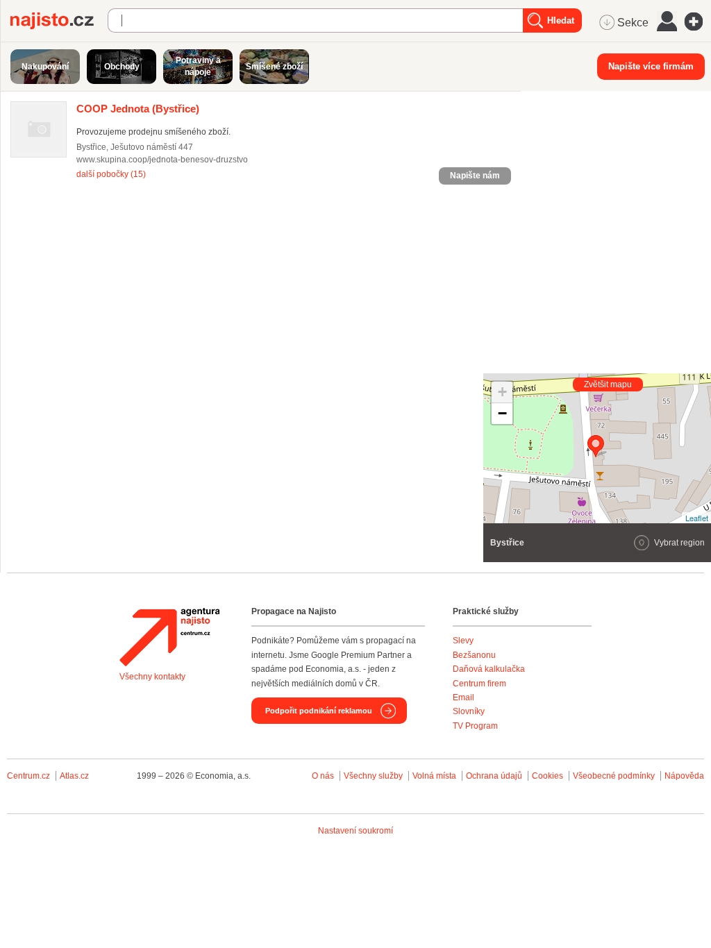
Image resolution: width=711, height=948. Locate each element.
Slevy (463, 640)
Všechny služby (374, 776)
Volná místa (434, 776)
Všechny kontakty (152, 677)
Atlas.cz (74, 776)
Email (463, 697)
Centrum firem (479, 683)
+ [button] (502, 391)
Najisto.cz (59, 20)
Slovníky (469, 711)
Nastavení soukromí (355, 831)
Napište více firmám (651, 66)
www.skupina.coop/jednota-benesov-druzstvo (162, 159)
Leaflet (696, 517)
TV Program (475, 726)
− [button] (502, 413)
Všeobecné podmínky (614, 776)
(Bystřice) (137, 109)
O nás (323, 776)
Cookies (547, 776)
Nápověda (684, 776)
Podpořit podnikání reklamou (318, 710)
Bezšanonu (474, 655)
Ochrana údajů (494, 776)
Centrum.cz (28, 776)
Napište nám (475, 175)
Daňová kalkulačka (489, 669)
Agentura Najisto (169, 637)
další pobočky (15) (111, 174)
